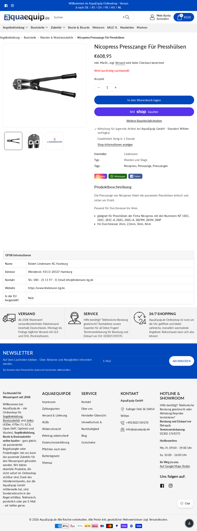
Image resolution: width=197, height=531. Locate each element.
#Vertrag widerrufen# (55, 435)
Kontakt (86, 402)
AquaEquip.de (48, 519)
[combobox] (92, 17)
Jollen (30, 420)
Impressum (49, 402)
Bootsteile (38, 27)
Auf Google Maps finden (175, 466)
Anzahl (99, 79)
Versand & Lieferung (54, 415)
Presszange (144, 166)
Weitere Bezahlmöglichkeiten (144, 120)
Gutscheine (88, 442)
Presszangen (160, 166)
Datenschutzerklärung (55, 442)
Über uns (87, 408)
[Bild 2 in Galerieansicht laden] (34, 141)
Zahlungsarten (51, 408)
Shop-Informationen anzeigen (115, 144)
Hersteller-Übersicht (93, 415)
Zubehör (56, 27)
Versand (120, 62)
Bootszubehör (11, 420)
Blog (84, 435)
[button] (124, 17)
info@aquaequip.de (138, 429)
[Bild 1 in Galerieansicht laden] (13, 141)
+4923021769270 (137, 422)
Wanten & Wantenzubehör (56, 37)
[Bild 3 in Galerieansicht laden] (55, 141)
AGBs (45, 422)
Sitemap (47, 462)
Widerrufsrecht (51, 429)
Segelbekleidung (14, 27)
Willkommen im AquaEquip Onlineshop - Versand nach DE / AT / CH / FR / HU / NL (98, 5)
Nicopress (130, 166)
